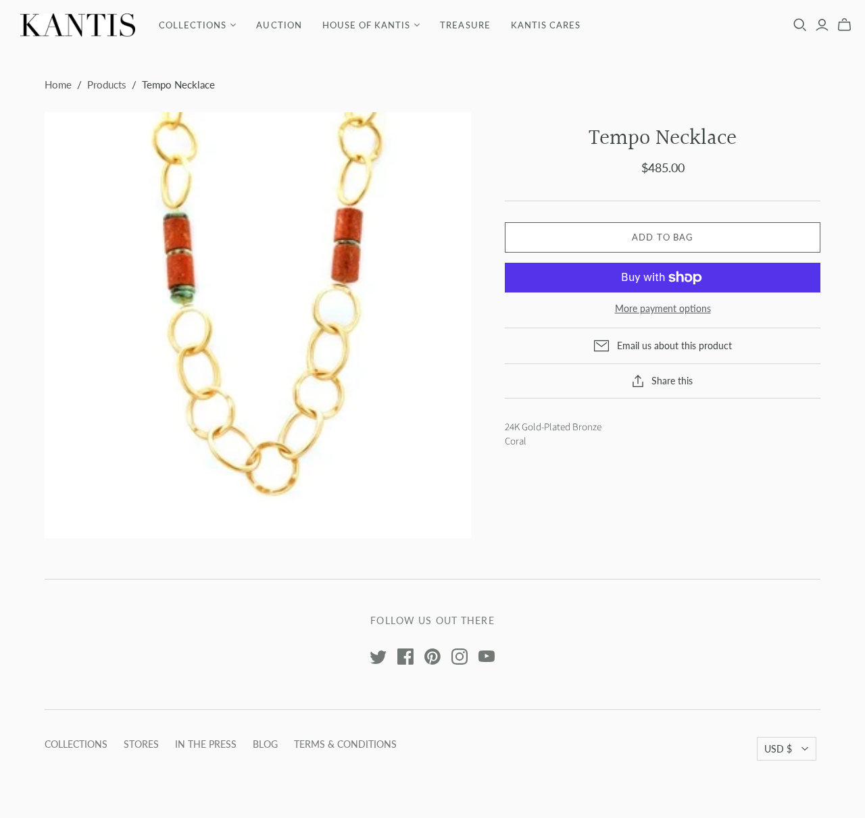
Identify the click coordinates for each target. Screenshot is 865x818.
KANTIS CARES (545, 25)
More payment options (663, 308)
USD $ (778, 749)
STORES (141, 744)
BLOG (265, 744)
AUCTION (278, 25)
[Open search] (800, 25)
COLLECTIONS (192, 25)
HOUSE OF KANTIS (366, 25)
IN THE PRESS (206, 744)
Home (58, 84)
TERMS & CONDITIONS (345, 744)
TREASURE (465, 25)
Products (106, 84)
